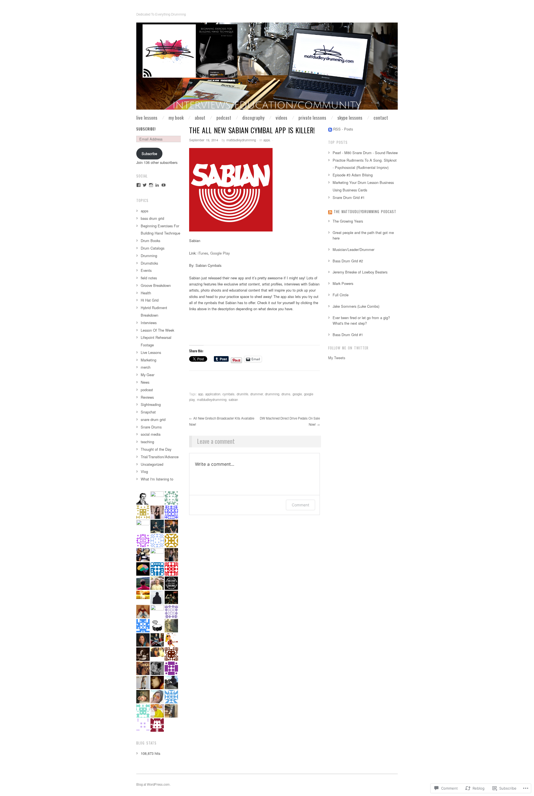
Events (146, 270)
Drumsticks (149, 263)
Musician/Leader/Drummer (353, 249)
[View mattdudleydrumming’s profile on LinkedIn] (157, 185)
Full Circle (340, 294)
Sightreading (151, 404)
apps (266, 140)
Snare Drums (151, 427)
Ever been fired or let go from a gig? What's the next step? (361, 320)
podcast (147, 389)
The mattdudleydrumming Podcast (365, 211)
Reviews (147, 397)
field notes (149, 277)
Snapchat (148, 412)
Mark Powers (343, 283)
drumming (272, 394)
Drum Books (150, 240)
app (200, 394)
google (297, 394)
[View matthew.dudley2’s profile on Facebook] (138, 185)
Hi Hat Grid (150, 300)
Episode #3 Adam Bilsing (353, 175)
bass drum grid (152, 218)
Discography (253, 117)
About (200, 117)
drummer (256, 394)
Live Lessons (146, 117)
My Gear (147, 374)
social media (150, 434)
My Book (176, 117)
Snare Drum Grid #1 (349, 197)
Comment (300, 504)
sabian (233, 399)
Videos (281, 117)
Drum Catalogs (152, 248)
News (145, 382)
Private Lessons (312, 117)
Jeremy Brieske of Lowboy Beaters (360, 272)
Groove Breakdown (156, 285)
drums (285, 394)
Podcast (223, 117)
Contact (381, 117)
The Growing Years (348, 221)
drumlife (242, 394)
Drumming (149, 255)
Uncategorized (152, 464)
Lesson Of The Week (157, 330)
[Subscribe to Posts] (330, 129)
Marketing (148, 360)
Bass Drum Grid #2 (348, 260)
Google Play (220, 253)
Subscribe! (146, 129)
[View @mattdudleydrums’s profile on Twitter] (144, 185)
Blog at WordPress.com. (153, 784)
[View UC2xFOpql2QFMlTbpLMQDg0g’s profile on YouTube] (163, 185)
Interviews (149, 322)
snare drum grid (153, 419)
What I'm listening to (157, 479)
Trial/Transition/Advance (160, 456)
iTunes (203, 253)
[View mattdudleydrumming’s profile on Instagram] (151, 185)
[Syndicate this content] (330, 211)
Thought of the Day (156, 449)
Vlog (144, 471)
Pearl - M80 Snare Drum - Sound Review (365, 152)
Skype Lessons (349, 117)
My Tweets (336, 357)
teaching (147, 441)
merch (145, 367)
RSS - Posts (343, 129)
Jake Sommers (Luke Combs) (356, 306)
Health (146, 292)
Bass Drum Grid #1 (348, 334)
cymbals (228, 394)
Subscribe (149, 153)
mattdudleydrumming (241, 140)
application (212, 394)
